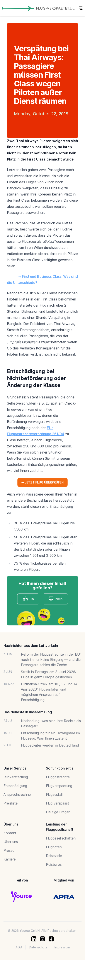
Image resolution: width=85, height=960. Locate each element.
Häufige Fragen (58, 812)
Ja (32, 599)
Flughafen (54, 847)
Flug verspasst (57, 803)
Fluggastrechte (58, 777)
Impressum (62, 947)
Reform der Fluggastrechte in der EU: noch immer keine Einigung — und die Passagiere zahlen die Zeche (51, 659)
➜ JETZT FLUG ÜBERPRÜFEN (42, 482)
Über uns (10, 842)
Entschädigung (15, 786)
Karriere (9, 859)
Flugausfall (54, 794)
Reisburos (54, 864)
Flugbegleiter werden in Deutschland (50, 745)
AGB (18, 947)
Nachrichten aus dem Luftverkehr (30, 645)
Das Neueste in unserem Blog (27, 712)
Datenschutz (38, 947)
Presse (8, 850)
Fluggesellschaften (61, 838)
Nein (59, 599)
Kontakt (9, 833)
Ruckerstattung (15, 777)
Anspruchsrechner (17, 794)
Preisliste (10, 803)
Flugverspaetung (59, 786)
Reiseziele (54, 856)
